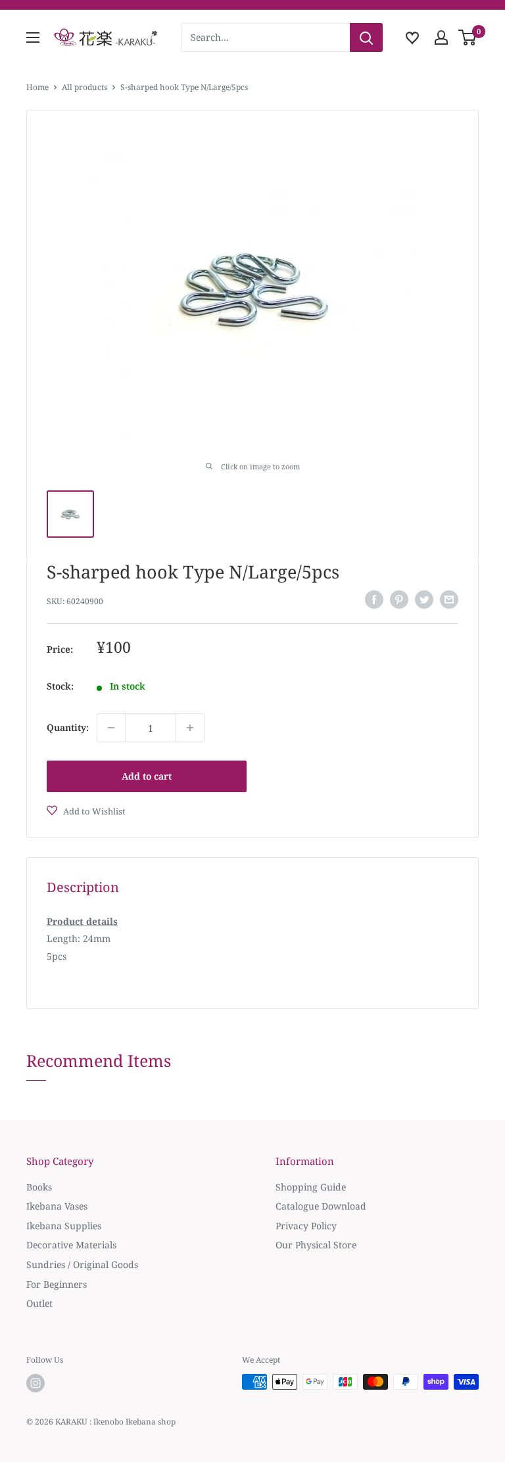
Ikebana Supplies (63, 1225)
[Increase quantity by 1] (190, 728)
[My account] (441, 37)
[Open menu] (32, 37)
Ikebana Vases (56, 1206)
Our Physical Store (316, 1244)
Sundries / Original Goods (82, 1264)
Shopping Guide (311, 1187)
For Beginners (56, 1284)
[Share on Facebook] (374, 599)
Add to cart (147, 776)
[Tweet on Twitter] (424, 599)
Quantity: (68, 727)
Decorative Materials (71, 1244)
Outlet (39, 1303)
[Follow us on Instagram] (35, 1383)
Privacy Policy (306, 1225)
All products (84, 87)
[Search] (366, 37)
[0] (468, 37)
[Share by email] (449, 599)
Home (37, 87)
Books (39, 1187)
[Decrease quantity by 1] (111, 728)
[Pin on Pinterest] (399, 599)
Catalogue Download (321, 1206)
